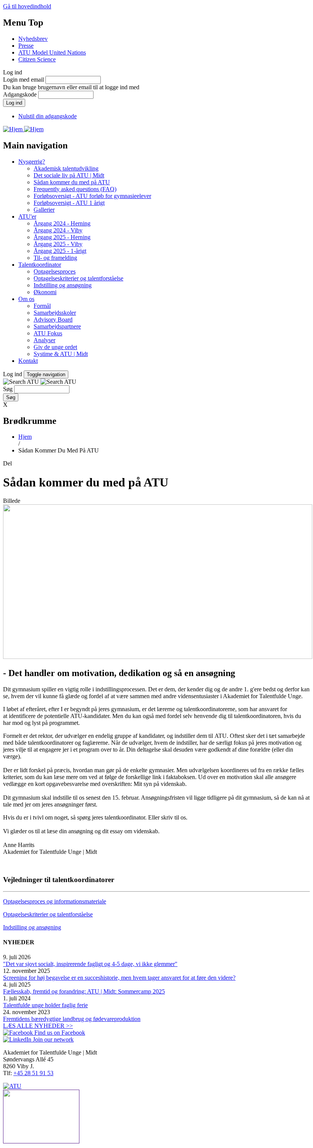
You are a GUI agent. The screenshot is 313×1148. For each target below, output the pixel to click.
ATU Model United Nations (52, 52)
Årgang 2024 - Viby (58, 230)
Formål (42, 306)
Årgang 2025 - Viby (58, 244)
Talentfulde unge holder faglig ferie (45, 1005)
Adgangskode (20, 94)
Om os (26, 299)
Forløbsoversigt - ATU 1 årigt (69, 203)
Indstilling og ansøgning (63, 285)
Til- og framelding (55, 257)
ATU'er (27, 216)
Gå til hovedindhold (27, 6)
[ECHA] (156, 1117)
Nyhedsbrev (33, 38)
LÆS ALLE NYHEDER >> (38, 1025)
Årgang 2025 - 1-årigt (60, 251)
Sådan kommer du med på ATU (72, 182)
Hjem (25, 436)
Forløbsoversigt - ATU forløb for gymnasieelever (92, 196)
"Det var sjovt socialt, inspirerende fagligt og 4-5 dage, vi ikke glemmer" (90, 964)
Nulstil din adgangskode (47, 116)
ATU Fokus (48, 333)
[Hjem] (13, 129)
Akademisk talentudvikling (66, 168)
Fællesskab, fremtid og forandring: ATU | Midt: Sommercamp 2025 (84, 991)
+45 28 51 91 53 (33, 1073)
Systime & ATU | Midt (61, 354)
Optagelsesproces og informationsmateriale (54, 901)
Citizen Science (37, 59)
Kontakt (28, 360)
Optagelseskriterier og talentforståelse (78, 278)
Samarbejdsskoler (55, 312)
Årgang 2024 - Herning (62, 223)
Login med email (23, 79)
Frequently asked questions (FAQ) (75, 189)
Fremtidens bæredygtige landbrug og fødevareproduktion (71, 1019)
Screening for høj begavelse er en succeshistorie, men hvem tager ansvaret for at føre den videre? (119, 977)
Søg (8, 389)
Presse (26, 45)
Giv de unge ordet (55, 347)
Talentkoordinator (39, 264)
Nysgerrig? (31, 161)
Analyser (44, 340)
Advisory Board (53, 319)
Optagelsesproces (55, 271)
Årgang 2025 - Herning (62, 237)
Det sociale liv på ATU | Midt (69, 175)
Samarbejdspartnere (57, 326)
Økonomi (45, 292)
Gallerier (44, 209)
